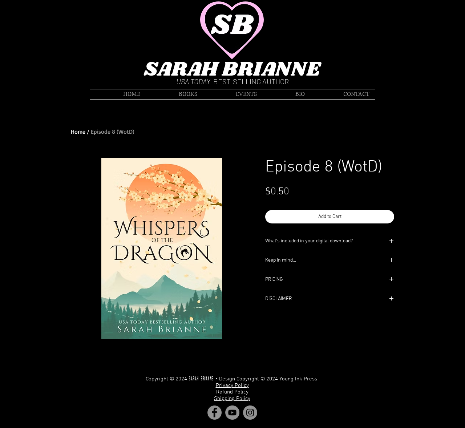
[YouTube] (232, 412)
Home (78, 131)
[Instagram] (250, 412)
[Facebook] (214, 412)
